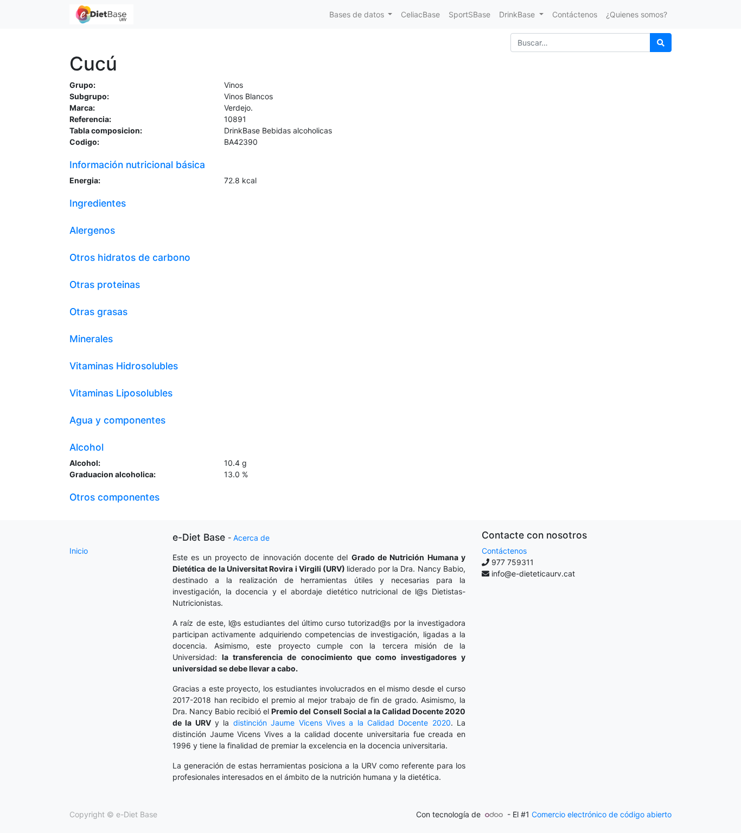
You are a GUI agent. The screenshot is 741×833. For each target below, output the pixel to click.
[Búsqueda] (661, 42)
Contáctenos (504, 550)
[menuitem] (420, 14)
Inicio (78, 550)
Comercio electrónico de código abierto (602, 814)
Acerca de (251, 537)
